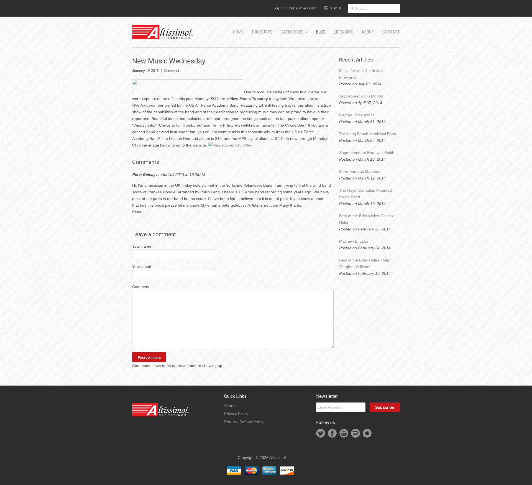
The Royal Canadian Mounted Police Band (365, 193)
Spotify (355, 433)
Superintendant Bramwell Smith (366, 152)
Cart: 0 (336, 8)
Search (230, 406)
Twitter (320, 433)
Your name (141, 246)
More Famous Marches (359, 171)
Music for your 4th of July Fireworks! (361, 73)
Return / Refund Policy (244, 422)
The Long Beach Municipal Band (367, 134)
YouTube (343, 433)
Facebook (332, 433)
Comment (140, 286)
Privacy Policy (236, 414)
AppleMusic (367, 433)
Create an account (301, 8)
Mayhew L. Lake (353, 241)
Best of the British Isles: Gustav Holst (366, 219)
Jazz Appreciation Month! (361, 96)
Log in (278, 8)
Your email (141, 266)
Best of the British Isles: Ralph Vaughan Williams (365, 263)
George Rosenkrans (357, 115)
